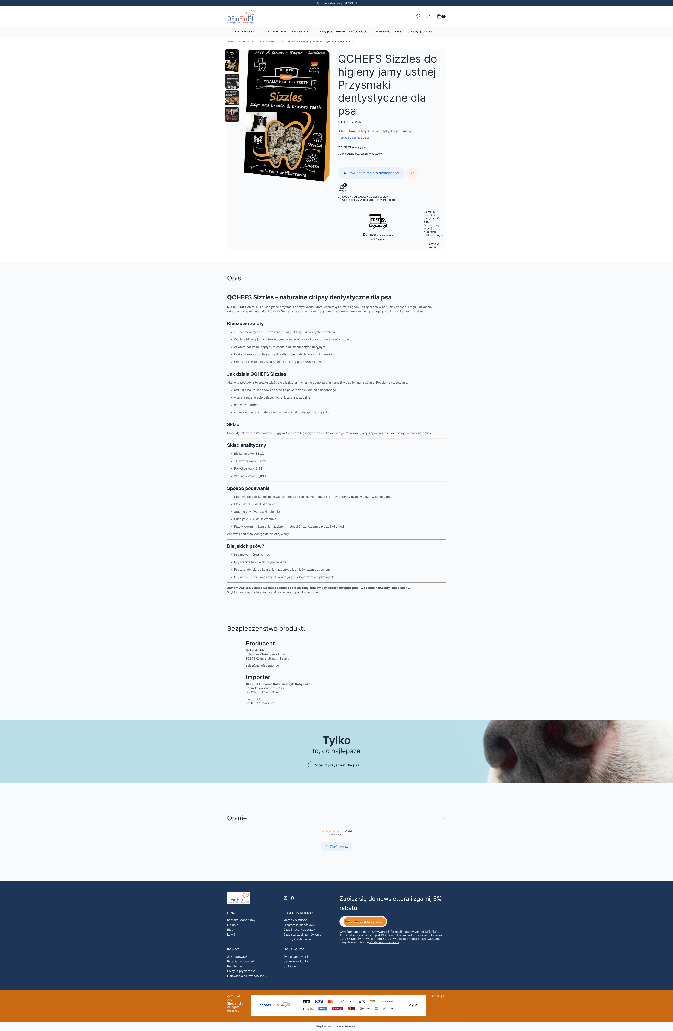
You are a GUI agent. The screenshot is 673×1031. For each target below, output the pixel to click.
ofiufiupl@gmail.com (260, 703)
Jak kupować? (237, 956)
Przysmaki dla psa (271, 41)
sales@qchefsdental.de (262, 665)
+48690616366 (257, 699)
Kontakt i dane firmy (241, 920)
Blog (230, 929)
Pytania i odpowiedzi (241, 961)
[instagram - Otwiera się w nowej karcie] (285, 898)
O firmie (232, 925)
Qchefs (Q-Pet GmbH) (350, 121)
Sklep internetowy (335, 1026)
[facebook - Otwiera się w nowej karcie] (292, 898)
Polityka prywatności (241, 971)
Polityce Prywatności (384, 942)
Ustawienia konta (295, 961)
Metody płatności (295, 920)
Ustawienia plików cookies (246, 976)
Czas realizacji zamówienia (302, 934)
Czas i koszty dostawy (299, 929)
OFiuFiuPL (232, 41)
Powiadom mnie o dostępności (373, 173)
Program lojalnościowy (299, 925)
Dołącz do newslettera (365, 921)
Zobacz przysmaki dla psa (336, 765)
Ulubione (289, 966)
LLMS (231, 934)
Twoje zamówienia (296, 956)
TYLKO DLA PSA (250, 41)
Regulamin (234, 966)
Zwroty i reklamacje (297, 939)
